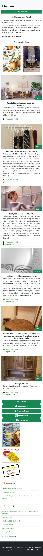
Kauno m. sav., (9, 182)
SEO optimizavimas (8, 528)
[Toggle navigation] (39, 6)
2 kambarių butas (8, 492)
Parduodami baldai (12, 119)
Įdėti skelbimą (23, 11)
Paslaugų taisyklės (9, 550)
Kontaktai (36, 550)
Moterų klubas (7, 532)
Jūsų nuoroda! (10, 536)
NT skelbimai (10, 483)
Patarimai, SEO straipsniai (11, 521)
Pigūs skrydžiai (7, 517)
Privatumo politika (23, 550)
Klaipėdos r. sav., (10, 351)
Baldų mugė (8, 6)
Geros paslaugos (7, 524)
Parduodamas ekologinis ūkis (12, 488)
